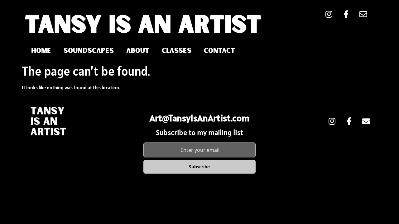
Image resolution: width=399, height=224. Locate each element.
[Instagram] (332, 121)
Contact (219, 51)
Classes (176, 51)
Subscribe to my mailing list (199, 132)
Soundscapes (89, 51)
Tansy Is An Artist (143, 26)
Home (41, 51)
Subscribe (199, 167)
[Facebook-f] (349, 121)
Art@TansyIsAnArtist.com (199, 118)
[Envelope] (366, 121)
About (137, 51)
